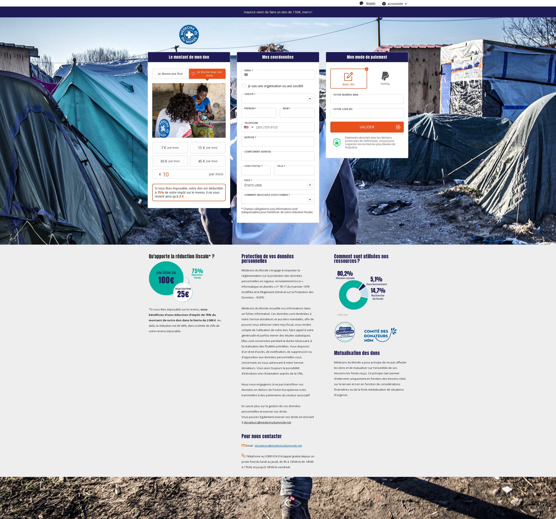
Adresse (250, 137)
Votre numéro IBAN (345, 94)
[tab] (170, 74)
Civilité (249, 94)
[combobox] (278, 98)
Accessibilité (395, 4)
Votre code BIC (343, 109)
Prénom (250, 108)
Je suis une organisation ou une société (275, 86)
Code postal (253, 166)
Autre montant (180, 174)
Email (248, 70)
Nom (286, 108)
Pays (248, 180)
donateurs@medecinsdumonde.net (267, 422)
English (370, 3)
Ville (281, 166)
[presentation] (170, 74)
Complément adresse (257, 151)
